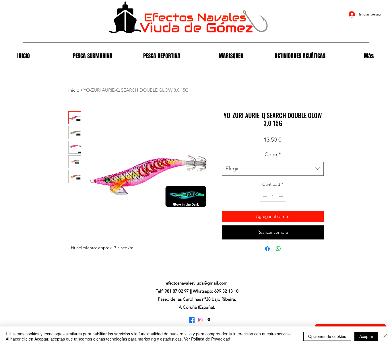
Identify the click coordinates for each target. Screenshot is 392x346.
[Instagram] (200, 320)
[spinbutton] (272, 196)
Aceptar (366, 336)
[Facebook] (192, 320)
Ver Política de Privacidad (207, 339)
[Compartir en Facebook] (267, 248)
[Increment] (281, 196)
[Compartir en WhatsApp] (278, 248)
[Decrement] (264, 196)
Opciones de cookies (327, 336)
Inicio (73, 90)
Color (273, 154)
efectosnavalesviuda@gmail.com (197, 283)
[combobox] (273, 169)
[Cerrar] (385, 336)
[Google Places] (209, 320)
